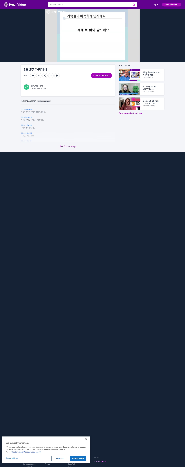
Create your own (101, 75)
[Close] (86, 439)
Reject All (59, 458)
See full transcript (68, 146)
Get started (171, 4)
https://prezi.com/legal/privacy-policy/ (26, 452)
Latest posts (100, 461)
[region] (46, 449)
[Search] (133, 4)
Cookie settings (12, 458)
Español (71, 464)
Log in (155, 5)
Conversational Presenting (29, 465)
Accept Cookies (78, 458)
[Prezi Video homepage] (15, 4)
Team (47, 464)
